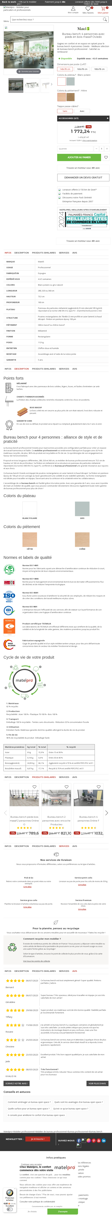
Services (64, 252)
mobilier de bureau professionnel (73, 460)
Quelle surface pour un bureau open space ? (28, 1108)
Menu (6, 21)
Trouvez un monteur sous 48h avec (83, 167)
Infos (8, 252)
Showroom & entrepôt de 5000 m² (92, 1)
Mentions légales (81, 1166)
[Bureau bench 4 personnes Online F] (88, 798)
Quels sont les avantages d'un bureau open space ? (78, 1102)
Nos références (83, 1162)
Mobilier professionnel (23, 1131)
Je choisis (32, 1211)
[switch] (10, 1209)
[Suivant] (51, 50)
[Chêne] (70, 97)
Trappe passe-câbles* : (68, 106)
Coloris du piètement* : (72, 90)
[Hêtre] (62, 97)
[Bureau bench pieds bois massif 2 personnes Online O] (24, 798)
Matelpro (8, 1131)
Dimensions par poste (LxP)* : (72, 64)
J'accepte (63, 1211)
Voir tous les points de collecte (36, 961)
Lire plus (27, 887)
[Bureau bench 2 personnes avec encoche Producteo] (56, 798)
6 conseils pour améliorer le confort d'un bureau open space (36, 1115)
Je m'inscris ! (37, 1138)
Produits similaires (44, 252)
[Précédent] (6, 50)
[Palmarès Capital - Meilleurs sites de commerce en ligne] (83, 218)
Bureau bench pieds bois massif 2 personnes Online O (24, 821)
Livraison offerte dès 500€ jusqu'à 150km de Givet (56, 2)
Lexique (81, 1202)
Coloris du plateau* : (74, 75)
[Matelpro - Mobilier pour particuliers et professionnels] (19, 10)
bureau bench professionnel (19, 448)
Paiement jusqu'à (20, 1)
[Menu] (14, 1189)
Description (21, 252)
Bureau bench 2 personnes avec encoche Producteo (56, 821)
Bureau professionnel (78, 1131)
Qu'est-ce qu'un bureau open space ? (70, 1108)
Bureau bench (95, 1131)
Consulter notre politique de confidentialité (37, 1202)
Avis (74, 252)
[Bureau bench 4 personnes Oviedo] (15, 84)
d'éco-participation (89, 140)
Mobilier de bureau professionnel (50, 1131)
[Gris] (70, 81)
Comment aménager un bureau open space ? (29, 1102)
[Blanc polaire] (62, 81)
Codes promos (84, 1176)
